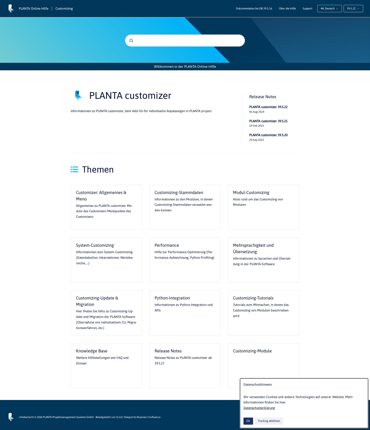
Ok (248, 420)
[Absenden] (131, 40)
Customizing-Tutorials (253, 297)
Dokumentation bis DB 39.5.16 (254, 8)
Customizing (64, 8)
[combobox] (185, 40)
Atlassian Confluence (148, 417)
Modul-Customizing (251, 192)
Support (307, 8)
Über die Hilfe (287, 8)
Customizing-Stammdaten (179, 192)
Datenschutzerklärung (259, 408)
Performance (167, 245)
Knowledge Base (91, 350)
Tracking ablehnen (269, 420)
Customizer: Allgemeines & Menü (101, 195)
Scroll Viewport (125, 417)
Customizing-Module (252, 350)
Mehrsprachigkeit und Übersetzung (253, 248)
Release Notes (168, 350)
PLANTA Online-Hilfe (33, 8)
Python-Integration (172, 297)
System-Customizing (95, 245)
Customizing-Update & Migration (97, 301)
